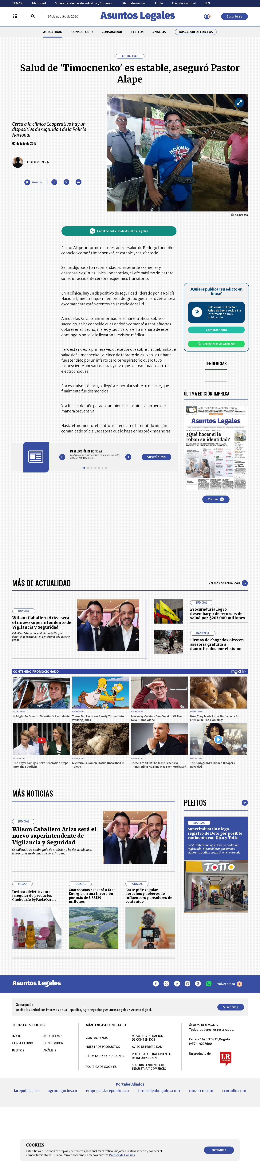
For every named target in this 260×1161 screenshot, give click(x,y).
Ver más (213, 499)
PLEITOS (137, 32)
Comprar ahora (216, 330)
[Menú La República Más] (15, 16)
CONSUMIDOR (112, 32)
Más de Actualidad (41, 583)
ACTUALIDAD (52, 32)
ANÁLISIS (159, 32)
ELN (207, 3)
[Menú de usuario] (206, 16)
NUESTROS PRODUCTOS (103, 1047)
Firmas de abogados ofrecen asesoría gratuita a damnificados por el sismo (217, 644)
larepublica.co (26, 1090)
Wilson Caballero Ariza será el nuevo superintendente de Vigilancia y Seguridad (41, 622)
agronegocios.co (62, 1090)
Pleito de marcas (134, 3)
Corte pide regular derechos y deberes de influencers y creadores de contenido (148, 896)
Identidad (39, 3)
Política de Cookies (122, 1155)
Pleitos (195, 802)
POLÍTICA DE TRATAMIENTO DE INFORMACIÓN (151, 1055)
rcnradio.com (234, 1090)
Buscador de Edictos (196, 32)
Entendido (219, 1150)
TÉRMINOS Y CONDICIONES (105, 1056)
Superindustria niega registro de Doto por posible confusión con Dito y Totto (215, 833)
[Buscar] (33, 16)
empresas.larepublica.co (107, 1090)
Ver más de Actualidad (224, 583)
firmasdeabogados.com (159, 1090)
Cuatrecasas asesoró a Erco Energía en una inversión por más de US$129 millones (92, 896)
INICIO (16, 1036)
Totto (159, 3)
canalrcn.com (201, 1090)
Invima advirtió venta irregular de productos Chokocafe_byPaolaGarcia (34, 896)
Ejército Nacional (184, 3)
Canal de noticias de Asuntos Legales (122, 231)
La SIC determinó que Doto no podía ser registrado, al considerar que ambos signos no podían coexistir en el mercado (214, 848)
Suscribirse (234, 16)
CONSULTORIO (82, 32)
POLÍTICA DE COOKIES (101, 1067)
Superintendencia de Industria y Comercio (84, 3)
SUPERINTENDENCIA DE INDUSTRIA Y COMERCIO (149, 1067)
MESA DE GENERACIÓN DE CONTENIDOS (147, 1037)
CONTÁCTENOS (97, 1038)
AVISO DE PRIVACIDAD (147, 1047)
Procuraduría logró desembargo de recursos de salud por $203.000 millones (217, 613)
